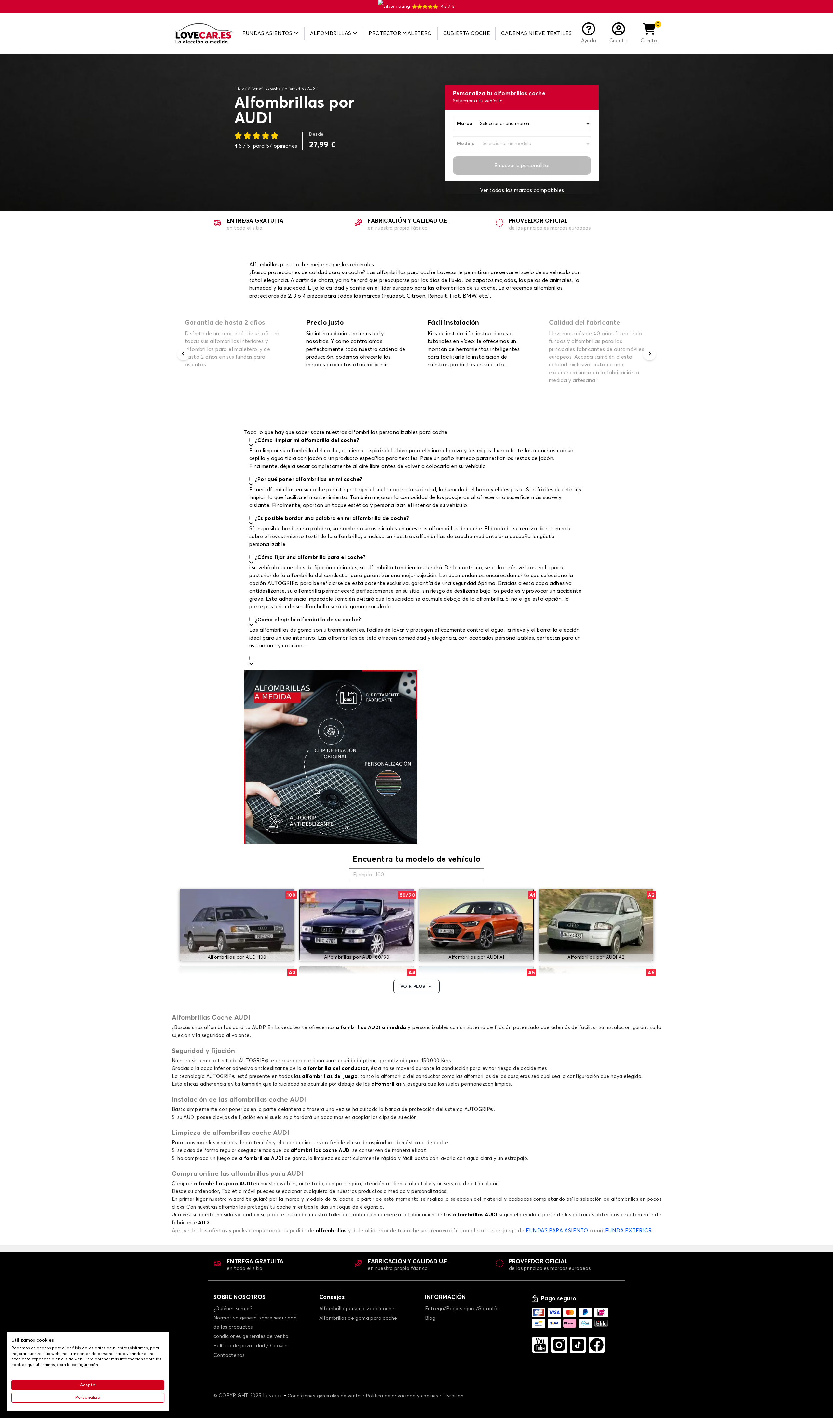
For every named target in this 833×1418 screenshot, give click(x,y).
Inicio (239, 88)
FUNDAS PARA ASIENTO (557, 1230)
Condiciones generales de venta (324, 1396)
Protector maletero (400, 33)
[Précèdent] (183, 353)
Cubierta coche (466, 33)
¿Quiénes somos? (232, 1308)
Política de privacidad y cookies (402, 1396)
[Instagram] (559, 1345)
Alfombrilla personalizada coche (356, 1308)
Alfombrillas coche (264, 88)
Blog (430, 1318)
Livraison (454, 1396)
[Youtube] (540, 1345)
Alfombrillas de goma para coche (358, 1318)
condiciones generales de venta (250, 1336)
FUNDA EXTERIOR (628, 1230)
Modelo (466, 143)
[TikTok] (578, 1345)
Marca (464, 123)
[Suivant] (649, 353)
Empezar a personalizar (522, 165)
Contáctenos (228, 1355)
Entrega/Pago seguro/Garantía (461, 1308)
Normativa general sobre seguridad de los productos (255, 1323)
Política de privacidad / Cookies (251, 1346)
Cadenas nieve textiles (536, 33)
